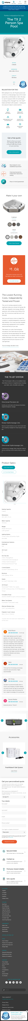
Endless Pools (5, 898)
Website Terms (5, 1004)
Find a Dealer (5, 961)
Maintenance (5, 931)
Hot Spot (4, 894)
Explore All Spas (5, 908)
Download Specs (9, 472)
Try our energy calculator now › (10, 345)
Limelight (4, 892)
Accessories (5, 923)
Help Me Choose (6, 910)
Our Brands (4, 975)
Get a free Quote (14, 243)
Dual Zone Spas (5, 913)
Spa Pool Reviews (6, 911)
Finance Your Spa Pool (7, 942)
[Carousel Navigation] (14, 753)
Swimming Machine (6, 919)
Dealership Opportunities (7, 1007)
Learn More (14, 770)
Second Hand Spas (6, 915)
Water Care (4, 925)
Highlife (4, 890)
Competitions (5, 969)
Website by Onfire (6, 1009)
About (3, 971)
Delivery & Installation (7, 956)
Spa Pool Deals (5, 963)
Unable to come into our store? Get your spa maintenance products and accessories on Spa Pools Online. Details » (14, 8)
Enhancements (5, 927)
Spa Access (4, 929)
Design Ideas (5, 946)
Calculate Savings (14, 281)
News (3, 938)
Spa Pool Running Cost (7, 944)
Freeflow (4, 896)
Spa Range (5, 888)
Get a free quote (14, 152)
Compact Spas (5, 917)
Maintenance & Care (6, 954)
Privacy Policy (11, 837)
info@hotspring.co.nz (7, 999)
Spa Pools (4, 904)
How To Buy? (5, 940)
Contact (4, 967)
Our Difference (5, 906)
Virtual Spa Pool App (7, 935)
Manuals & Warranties (7, 952)
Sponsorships (5, 973)
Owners (4, 950)
